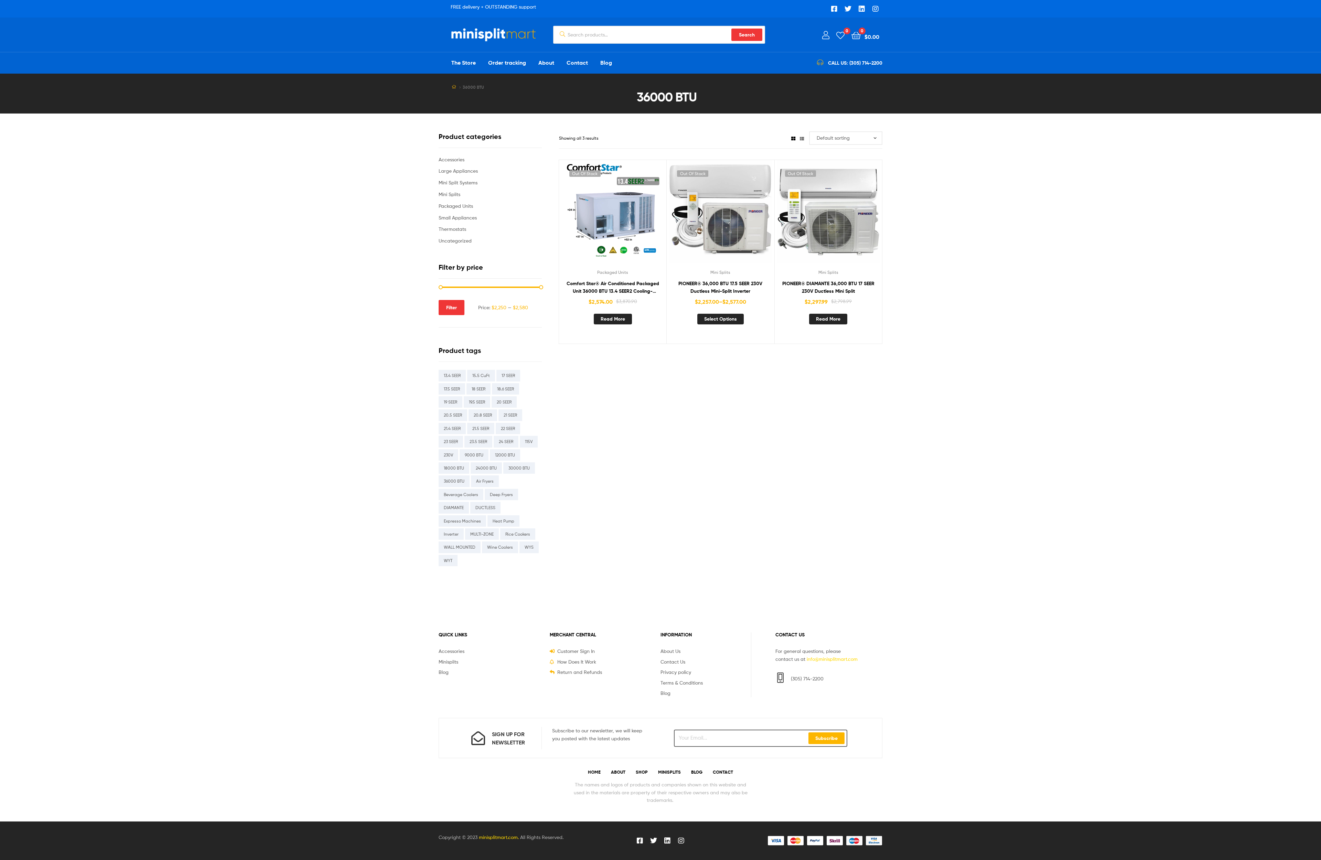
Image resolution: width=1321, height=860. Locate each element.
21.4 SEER (452, 428)
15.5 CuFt (481, 375)
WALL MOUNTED (459, 547)
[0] (840, 35)
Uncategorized (455, 241)
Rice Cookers (517, 534)
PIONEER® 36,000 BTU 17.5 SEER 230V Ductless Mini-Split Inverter (720, 287)
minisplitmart (493, 837)
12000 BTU (505, 455)
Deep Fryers (501, 494)
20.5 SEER (453, 415)
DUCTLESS (485, 507)
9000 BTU (474, 455)
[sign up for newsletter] (478, 738)
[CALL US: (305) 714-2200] (820, 63)
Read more (613, 319)
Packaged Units (612, 272)
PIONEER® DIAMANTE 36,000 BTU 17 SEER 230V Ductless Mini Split (828, 287)
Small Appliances (458, 218)
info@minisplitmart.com (832, 659)
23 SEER (451, 441)
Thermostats (452, 229)
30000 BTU (519, 468)
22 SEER (508, 428)
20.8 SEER (483, 415)
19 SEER (450, 402)
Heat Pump (503, 521)
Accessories (451, 159)
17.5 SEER (452, 388)
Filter (451, 307)
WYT (448, 560)
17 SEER (508, 375)
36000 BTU (454, 481)
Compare (612, 216)
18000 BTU (454, 468)
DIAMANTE (454, 507)
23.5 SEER (478, 441)
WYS (529, 547)
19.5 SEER (477, 402)
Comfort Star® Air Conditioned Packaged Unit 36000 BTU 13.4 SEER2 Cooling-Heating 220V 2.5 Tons (613, 287)
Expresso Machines (462, 521)
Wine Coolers (500, 547)
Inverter (451, 534)
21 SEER (510, 415)
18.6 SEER (505, 388)
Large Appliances (458, 171)
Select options (720, 319)
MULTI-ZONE (482, 534)
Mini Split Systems (458, 182)
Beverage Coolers (461, 494)
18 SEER (478, 388)
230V (448, 455)
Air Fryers (485, 481)
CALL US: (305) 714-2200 (855, 63)
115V (529, 441)
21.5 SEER (480, 428)
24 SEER (506, 441)
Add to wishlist (595, 216)
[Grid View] (793, 138)
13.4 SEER (452, 375)
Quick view (629, 216)
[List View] (802, 138)
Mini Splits (720, 272)
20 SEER (504, 402)
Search (747, 35)
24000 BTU (486, 468)
